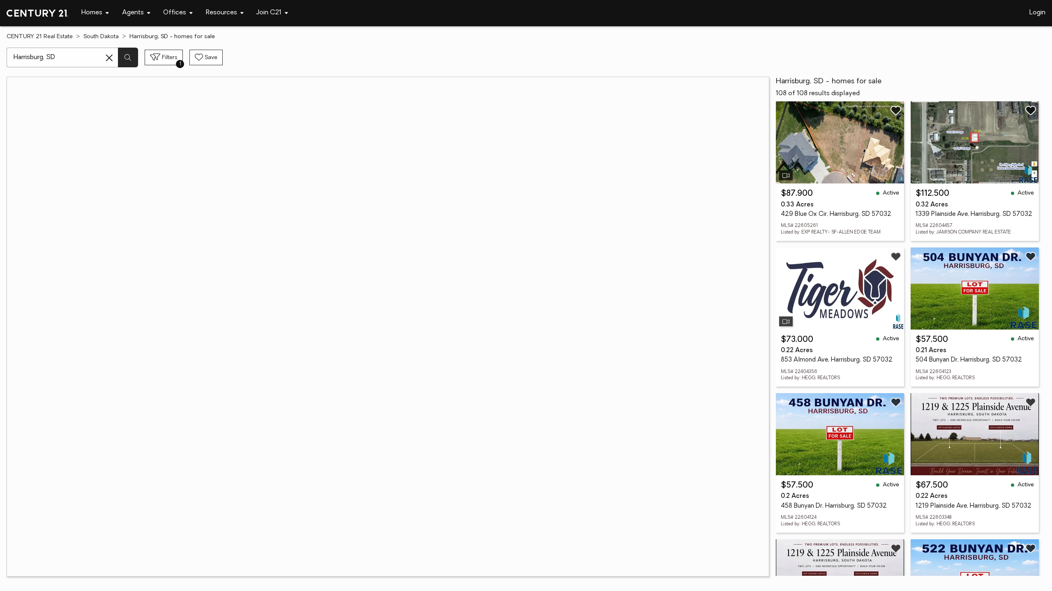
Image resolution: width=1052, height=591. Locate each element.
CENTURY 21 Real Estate (40, 37)
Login (1037, 12)
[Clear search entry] (109, 58)
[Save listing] (896, 110)
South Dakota (101, 37)
